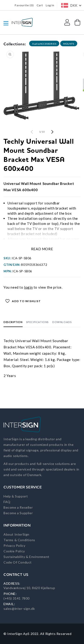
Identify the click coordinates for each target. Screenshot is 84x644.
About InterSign (16, 534)
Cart (40, 5)
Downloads (62, 322)
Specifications (37, 322)
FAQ (7, 502)
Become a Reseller (18, 507)
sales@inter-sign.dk (19, 609)
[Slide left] (32, 132)
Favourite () (24, 5)
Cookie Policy (14, 551)
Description (13, 322)
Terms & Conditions (19, 540)
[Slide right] (52, 132)
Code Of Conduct (18, 562)
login (28, 287)
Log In (50, 5)
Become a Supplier (18, 513)
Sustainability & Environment (26, 557)
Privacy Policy (14, 545)
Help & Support (16, 496)
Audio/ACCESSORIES (44, 43)
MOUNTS (68, 43)
